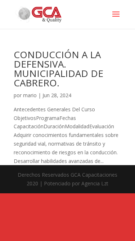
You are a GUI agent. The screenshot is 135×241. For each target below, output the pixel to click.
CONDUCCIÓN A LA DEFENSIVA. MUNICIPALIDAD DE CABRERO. (58, 68)
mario (30, 95)
